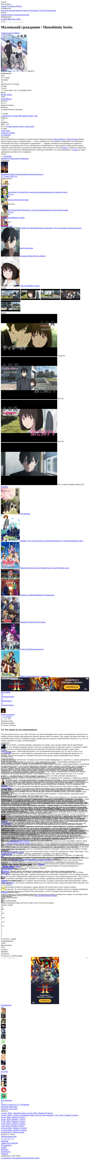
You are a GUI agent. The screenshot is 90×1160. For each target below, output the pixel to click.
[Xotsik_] (3, 1018)
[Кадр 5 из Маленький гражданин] (10, 311)
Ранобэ (19, 6)
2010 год (10, 212)
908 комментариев (25, 116)
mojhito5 (4, 881)
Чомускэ (4, 822)
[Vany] (3, 1038)
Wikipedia (4, 1141)
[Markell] (3, 1023)
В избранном (6, 1006)
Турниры (17, 15)
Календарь (25, 15)
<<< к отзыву (6, 717)
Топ (8, 6)
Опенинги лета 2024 (9, 1109)
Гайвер (4, 750)
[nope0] (3, 1044)
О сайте (4, 19)
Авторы (4, 186)
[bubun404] (3, 1033)
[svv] (4, 1080)
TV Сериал (5, 176)
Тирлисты (26, 10)
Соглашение (6, 1158)
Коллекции (17, 10)
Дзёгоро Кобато (59, 139)
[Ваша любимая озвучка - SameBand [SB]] (4, 1098)
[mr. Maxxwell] (3, 1028)
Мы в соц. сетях (14, 19)
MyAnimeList (6, 1145)
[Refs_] (3, 1054)
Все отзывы (5, 852)
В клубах (4, 1073)
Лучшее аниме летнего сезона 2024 (20, 126)
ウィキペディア (7, 1139)
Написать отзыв (17, 852)
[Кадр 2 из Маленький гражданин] (31, 299)
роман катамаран (8, 714)
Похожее (4, 487)
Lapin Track (5, 131)
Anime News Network (9, 1143)
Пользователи (50, 10)
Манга (13, 6)
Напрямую (5, 158)
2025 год (13, 176)
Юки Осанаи (72, 139)
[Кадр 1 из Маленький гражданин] (11, 299)
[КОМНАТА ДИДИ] (4, 1086)
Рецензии (35, 10)
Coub (36, 116)
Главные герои (7, 226)
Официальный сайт (9, 1136)
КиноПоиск (5, 1152)
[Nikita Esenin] (3, 1064)
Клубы (10, 10)
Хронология (15, 158)
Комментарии (6, 855)
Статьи (42, 10)
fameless (4, 786)
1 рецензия (5, 116)
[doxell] (3, 1012)
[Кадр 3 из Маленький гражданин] (51, 299)
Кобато (65, 148)
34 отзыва (14, 116)
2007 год (10, 194)
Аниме (4, 6)
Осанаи (75, 150)
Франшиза (24, 158)
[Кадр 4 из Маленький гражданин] (70, 299)
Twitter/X (4, 1154)
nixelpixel (4, 892)
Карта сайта (34, 1158)
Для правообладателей (20, 1158)
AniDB (3, 1147)
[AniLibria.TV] (4, 1092)
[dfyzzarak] (3, 1059)
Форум (4, 10)
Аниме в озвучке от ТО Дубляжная (15, 1105)
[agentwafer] (3, 1069)
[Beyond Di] (3, 1049)
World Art (4, 1149)
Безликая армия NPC (9, 1107)
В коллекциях (6, 1101)
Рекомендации (7, 15)
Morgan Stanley (7, 869)
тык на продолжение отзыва (45, 895)
